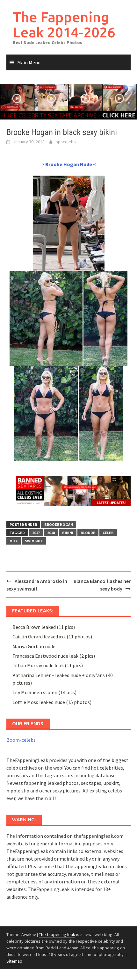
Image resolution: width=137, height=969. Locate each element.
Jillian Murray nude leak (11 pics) (47, 665)
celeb (108, 532)
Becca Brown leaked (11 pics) (43, 627)
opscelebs (65, 142)
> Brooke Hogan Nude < (68, 164)
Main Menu (28, 62)
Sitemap (14, 961)
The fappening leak (57, 934)
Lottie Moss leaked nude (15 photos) (51, 702)
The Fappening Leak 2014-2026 (64, 24)
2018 (51, 532)
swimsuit (34, 541)
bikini (67, 532)
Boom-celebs (21, 740)
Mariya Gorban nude (33, 646)
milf (14, 541)
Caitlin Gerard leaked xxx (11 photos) (52, 636)
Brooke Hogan (58, 524)
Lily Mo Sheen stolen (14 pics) (44, 692)
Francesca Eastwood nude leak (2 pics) (53, 656)
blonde (88, 532)
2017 (36, 532)
